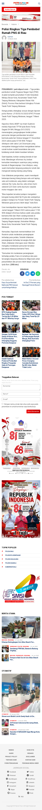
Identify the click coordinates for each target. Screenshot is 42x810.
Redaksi (30, 753)
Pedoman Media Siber (30, 763)
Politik (19, 646)
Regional (11, 640)
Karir (11, 753)
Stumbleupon (13, 779)
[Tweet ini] (27, 273)
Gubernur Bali (10, 567)
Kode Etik (30, 750)
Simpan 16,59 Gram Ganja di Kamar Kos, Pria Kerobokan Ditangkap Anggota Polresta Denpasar (9, 338)
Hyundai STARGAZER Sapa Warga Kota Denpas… (25, 733)
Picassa (12, 793)
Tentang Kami (11, 760)
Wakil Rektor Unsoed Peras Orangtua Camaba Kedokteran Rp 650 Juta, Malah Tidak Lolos (30, 363)
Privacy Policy (11, 756)
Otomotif (5, 714)
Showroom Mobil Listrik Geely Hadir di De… (18, 716)
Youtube (31, 789)
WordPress (31, 779)
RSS (22, 797)
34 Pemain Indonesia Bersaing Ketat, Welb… (24, 724)
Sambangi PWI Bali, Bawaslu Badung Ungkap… (24, 650)
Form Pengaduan (11, 763)
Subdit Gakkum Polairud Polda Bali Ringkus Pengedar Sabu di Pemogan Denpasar (9, 363)
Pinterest (13, 775)
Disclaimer (30, 756)
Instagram (12, 782)
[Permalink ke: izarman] (4, 38)
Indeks (11, 750)
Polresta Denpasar (13, 555)
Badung (4, 640)
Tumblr (31, 775)
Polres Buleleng (11, 559)
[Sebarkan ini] (22, 273)
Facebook (13, 772)
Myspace (32, 786)
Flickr (31, 793)
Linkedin (31, 782)
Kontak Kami (30, 760)
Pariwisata (19, 655)
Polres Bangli (10, 563)
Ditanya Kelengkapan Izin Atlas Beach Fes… (18, 642)
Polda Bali (9, 551)
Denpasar (13, 646)
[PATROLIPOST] (21, 3)
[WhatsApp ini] (38, 273)
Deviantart (12, 786)
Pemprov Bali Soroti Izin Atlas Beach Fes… (24, 659)
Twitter (31, 772)
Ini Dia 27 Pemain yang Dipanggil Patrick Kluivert (31, 282)
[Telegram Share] (32, 273)
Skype (13, 789)
